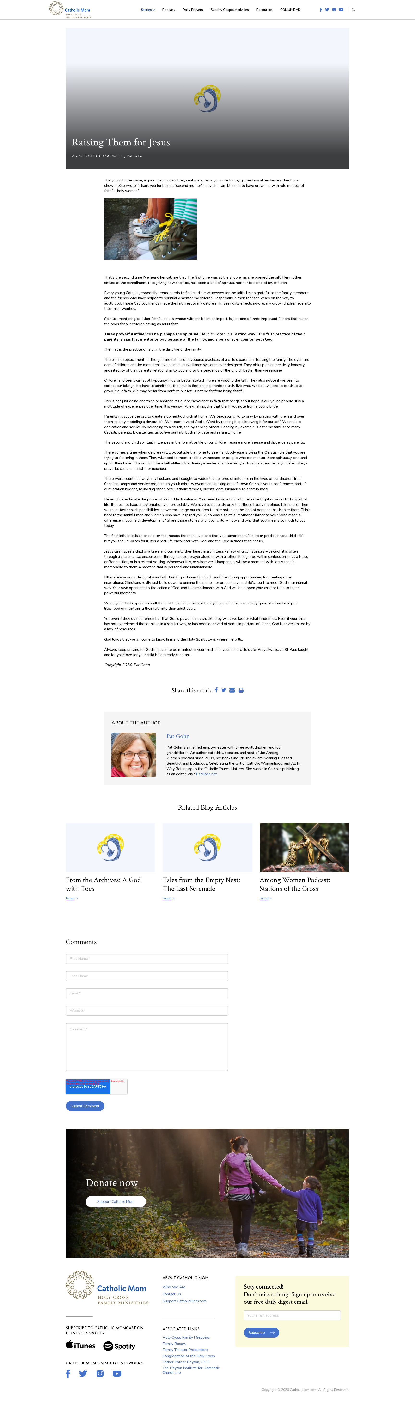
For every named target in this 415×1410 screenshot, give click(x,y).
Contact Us (172, 1294)
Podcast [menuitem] (168, 9)
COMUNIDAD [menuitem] (290, 9)
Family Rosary (174, 1343)
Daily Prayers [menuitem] (193, 9)
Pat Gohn (134, 156)
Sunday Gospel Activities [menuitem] (230, 9)
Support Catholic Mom (115, 1201)
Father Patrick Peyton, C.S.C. (186, 1362)
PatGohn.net (206, 774)
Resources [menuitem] (264, 9)
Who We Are (174, 1287)
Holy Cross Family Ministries (186, 1337)
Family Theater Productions (185, 1349)
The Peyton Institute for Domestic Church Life (191, 1370)
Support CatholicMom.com (185, 1301)
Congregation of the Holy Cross (189, 1356)
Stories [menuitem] (146, 9)
